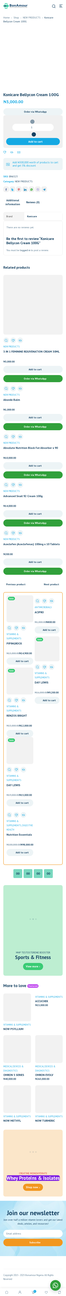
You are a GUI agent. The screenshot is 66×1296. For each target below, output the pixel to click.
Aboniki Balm (11, 399)
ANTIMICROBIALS (43, 607)
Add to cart (35, 141)
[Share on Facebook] (6, 189)
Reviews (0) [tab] (33, 202)
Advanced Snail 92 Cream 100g (23, 496)
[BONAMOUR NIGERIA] (15, 5)
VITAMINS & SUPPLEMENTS (17, 1024)
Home (6, 17)
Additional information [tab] (12, 202)
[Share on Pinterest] (19, 189)
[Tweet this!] (12, 189)
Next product (51, 584)
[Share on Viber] (38, 189)
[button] (33, 111)
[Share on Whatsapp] (31, 189)
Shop (16, 17)
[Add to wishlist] (4, 152)
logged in (25, 250)
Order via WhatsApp (35, 111)
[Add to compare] (11, 152)
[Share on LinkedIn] (25, 189)
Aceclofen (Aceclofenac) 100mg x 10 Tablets (31, 544)
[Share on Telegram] (44, 189)
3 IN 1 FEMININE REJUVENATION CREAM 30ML (31, 351)
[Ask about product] (18, 152)
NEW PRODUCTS (31, 17)
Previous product (16, 584)
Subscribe (34, 1242)
